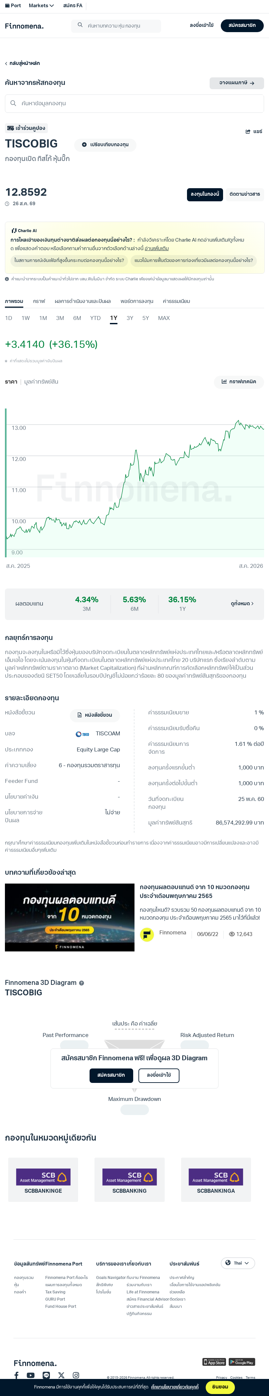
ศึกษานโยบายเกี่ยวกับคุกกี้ (174, 1387)
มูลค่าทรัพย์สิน (41, 382)
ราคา (11, 382)
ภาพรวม (14, 301)
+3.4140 (25, 345)
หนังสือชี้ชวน (98, 715)
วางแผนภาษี (233, 83)
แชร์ (257, 132)
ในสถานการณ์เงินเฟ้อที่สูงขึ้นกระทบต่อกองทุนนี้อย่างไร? (69, 260)
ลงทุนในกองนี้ (205, 194)
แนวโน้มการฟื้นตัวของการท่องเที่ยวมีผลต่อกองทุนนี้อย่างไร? (193, 260)
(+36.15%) (71, 345)
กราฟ (39, 301)
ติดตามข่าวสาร (245, 194)
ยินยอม (220, 1387)
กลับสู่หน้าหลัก (24, 63)
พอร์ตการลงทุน (137, 301)
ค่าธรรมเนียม (176, 301)
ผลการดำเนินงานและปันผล (83, 301)
